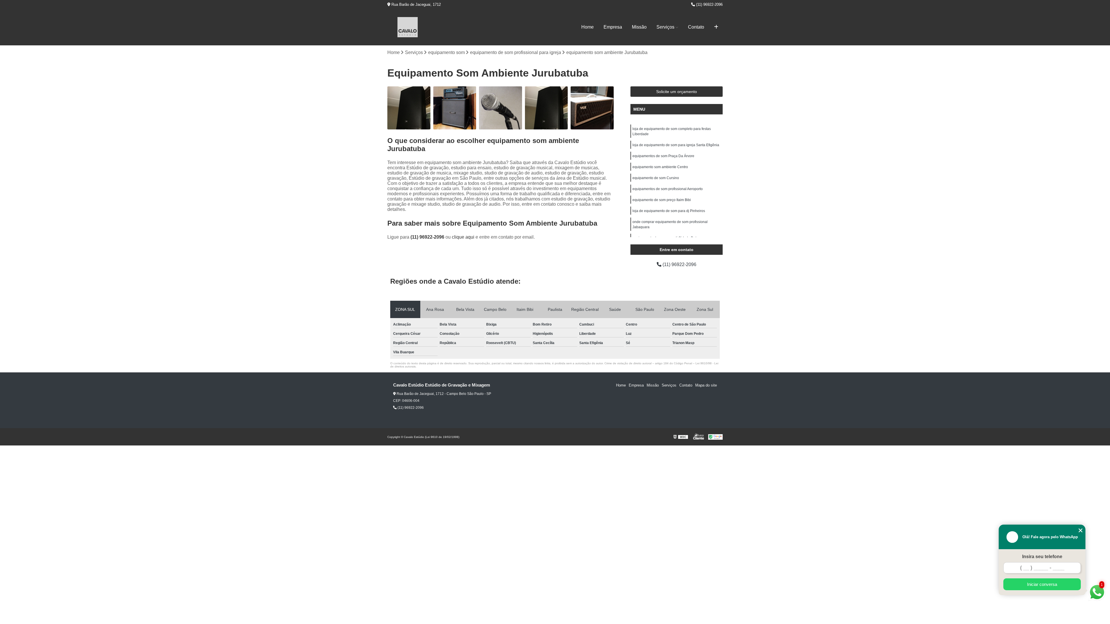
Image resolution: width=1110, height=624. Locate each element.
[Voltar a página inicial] (407, 27)
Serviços (665, 27)
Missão (639, 27)
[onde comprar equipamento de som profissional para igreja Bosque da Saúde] (546, 107)
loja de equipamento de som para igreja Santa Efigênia (675, 145)
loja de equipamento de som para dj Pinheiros (668, 211)
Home (587, 27)
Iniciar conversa (1042, 584)
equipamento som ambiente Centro (660, 167)
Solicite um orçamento (676, 91)
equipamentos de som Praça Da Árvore (663, 156)
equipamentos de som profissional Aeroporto (667, 189)
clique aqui (463, 237)
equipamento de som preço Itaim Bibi (661, 200)
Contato (696, 27)
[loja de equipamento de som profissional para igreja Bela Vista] (500, 107)
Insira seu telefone (1042, 556)
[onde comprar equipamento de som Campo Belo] (454, 107)
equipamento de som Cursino (655, 178)
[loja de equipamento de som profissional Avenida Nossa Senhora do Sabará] (592, 107)
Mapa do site (706, 385)
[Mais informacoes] (716, 27)
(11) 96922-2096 (709, 4)
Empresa (613, 27)
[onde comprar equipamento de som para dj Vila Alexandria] (408, 107)
